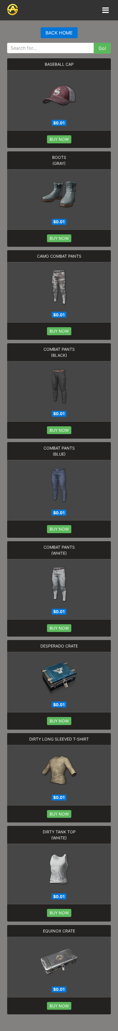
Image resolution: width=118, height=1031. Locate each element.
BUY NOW (59, 139)
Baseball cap (59, 64)
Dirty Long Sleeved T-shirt (59, 739)
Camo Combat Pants (59, 256)
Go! (102, 48)
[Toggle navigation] (105, 10)
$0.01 (59, 122)
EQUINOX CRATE (59, 930)
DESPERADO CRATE (59, 645)
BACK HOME (59, 33)
